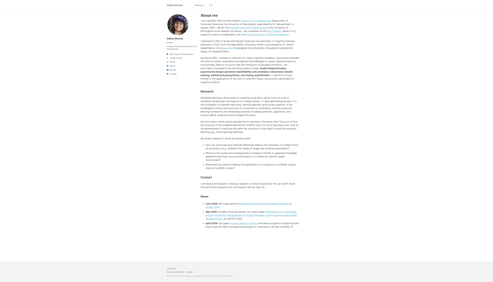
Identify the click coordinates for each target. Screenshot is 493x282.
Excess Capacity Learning (244, 223)
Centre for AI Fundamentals (256, 20)
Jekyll (196, 276)
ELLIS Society (274, 31)
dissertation (226, 48)
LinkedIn (173, 74)
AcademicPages (206, 276)
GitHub (180, 272)
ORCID (172, 62)
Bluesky (173, 70)
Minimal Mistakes (225, 276)
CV (211, 5)
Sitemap (171, 268)
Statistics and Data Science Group (248, 27)
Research (200, 5)
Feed (190, 272)
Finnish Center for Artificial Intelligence (267, 34)
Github (172, 66)
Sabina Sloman (175, 5)
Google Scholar (176, 58)
